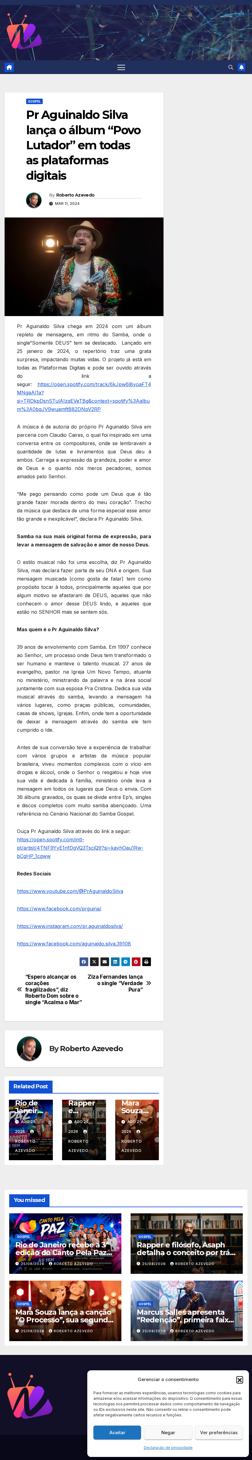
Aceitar (117, 1432)
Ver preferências (219, 1432)
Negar (168, 1432)
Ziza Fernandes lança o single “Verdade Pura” (115, 983)
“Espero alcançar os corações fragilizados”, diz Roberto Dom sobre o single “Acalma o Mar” (53, 989)
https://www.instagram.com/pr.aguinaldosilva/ (70, 926)
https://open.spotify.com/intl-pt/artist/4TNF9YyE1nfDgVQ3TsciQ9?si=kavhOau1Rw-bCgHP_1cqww (80, 847)
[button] (240, 1379)
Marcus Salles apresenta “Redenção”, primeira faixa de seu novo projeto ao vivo (186, 1320)
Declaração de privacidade (168, 1447)
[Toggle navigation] (121, 67)
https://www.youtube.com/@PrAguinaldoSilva (70, 891)
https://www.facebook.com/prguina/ (59, 909)
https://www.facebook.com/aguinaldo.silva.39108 (74, 944)
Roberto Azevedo (75, 195)
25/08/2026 (33, 1264)
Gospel (34, 101)
